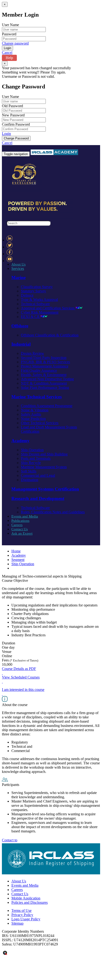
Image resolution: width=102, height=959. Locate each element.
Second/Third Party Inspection (43, 358)
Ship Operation (32, 450)
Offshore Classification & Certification (50, 335)
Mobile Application (25, 898)
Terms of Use (21, 911)
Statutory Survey (33, 291)
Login (6, 134)
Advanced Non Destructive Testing (47, 379)
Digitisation (29, 480)
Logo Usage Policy (25, 919)
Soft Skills (28, 471)
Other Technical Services (39, 423)
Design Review (32, 353)
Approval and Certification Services (48, 308)
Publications (20, 521)
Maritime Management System (44, 467)
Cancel (7, 52)
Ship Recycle (31, 463)
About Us (18, 264)
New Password (13, 115)
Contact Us (19, 529)
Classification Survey (37, 287)
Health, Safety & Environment (43, 375)
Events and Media (24, 516)
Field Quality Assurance (39, 370)
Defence (27, 295)
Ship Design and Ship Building (44, 454)
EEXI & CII (30, 317)
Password (9, 34)
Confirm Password (16, 124)
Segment (17, 560)
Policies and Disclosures (29, 902)
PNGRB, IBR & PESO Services (45, 362)
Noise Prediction (33, 419)
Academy (18, 555)
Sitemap (17, 923)
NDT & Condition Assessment (44, 383)
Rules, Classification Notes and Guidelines (53, 512)
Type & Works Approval (39, 300)
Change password (15, 43)
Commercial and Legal (38, 475)
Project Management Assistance (44, 366)
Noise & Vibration (34, 410)
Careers (17, 525)
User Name (10, 25)
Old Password (12, 106)
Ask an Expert (21, 533)
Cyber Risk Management (39, 312)
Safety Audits (31, 414)
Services (17, 268)
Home (16, 551)
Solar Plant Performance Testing (45, 387)
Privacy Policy (22, 915)
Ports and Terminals (36, 458)
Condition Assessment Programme (46, 406)
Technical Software (35, 304)
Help (9, 58)
